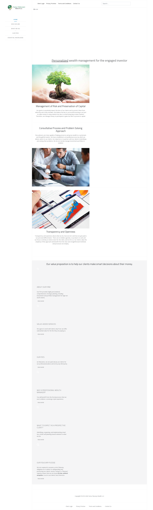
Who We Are (15, 24)
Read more (41, 301)
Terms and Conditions (64, 3)
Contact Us (76, 3)
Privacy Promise (51, 3)
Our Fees (15, 33)
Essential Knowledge (15, 37)
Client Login (40, 3)
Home (15, 19)
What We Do (15, 28)
